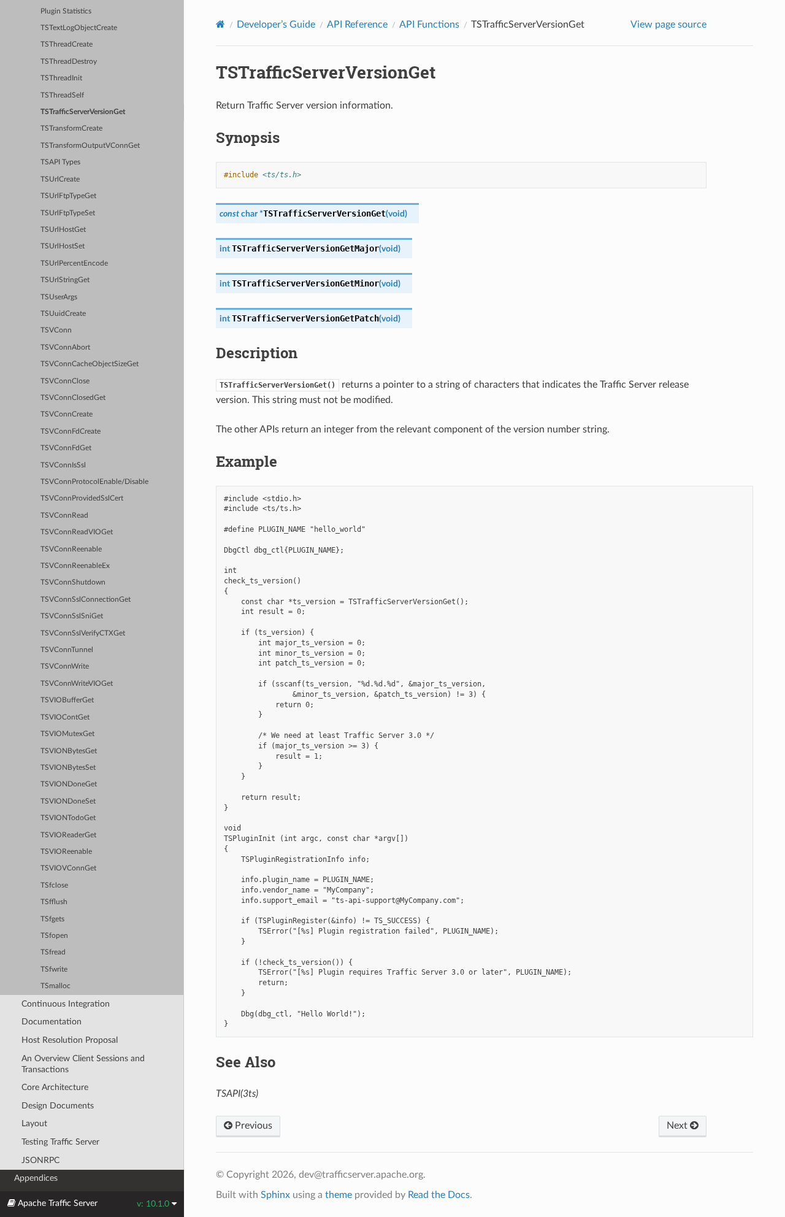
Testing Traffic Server (60, 1141)
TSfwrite (53, 969)
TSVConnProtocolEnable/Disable (94, 481)
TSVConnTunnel (66, 650)
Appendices (36, 1178)
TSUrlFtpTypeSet (67, 213)
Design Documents (57, 1105)
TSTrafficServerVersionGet (82, 112)
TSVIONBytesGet (68, 751)
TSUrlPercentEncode (74, 263)
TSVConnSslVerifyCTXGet (82, 633)
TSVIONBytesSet (68, 767)
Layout (34, 1123)
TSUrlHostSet (62, 246)
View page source (668, 24)
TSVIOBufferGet (67, 700)
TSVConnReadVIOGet (76, 532)
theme (338, 1195)
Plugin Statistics (65, 11)
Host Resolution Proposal (69, 1040)
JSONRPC (40, 1160)
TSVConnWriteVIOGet (76, 683)
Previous (252, 1126)
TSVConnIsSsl (63, 465)
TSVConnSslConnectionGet (85, 599)
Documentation (51, 1021)
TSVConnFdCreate (70, 431)
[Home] (220, 24)
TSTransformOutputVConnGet (90, 145)
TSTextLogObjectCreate (78, 28)
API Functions (429, 24)
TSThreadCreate (66, 44)
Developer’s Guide (276, 24)
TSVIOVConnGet (68, 868)
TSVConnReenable (71, 549)
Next (678, 1126)
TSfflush (53, 902)
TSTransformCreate (71, 128)
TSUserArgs (58, 297)
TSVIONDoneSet (68, 801)
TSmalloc (55, 986)
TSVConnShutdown (72, 582)
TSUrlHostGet (63, 229)
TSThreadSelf (62, 95)
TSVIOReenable (66, 851)
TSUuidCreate (63, 313)
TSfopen (54, 935)
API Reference (357, 24)
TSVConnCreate (66, 414)
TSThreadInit (61, 78)
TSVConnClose (65, 381)
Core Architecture (54, 1087)
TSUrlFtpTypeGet (68, 196)
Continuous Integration (65, 1003)
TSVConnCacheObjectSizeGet (89, 364)
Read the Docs (439, 1195)
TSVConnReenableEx (75, 565)
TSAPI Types (60, 162)
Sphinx (275, 1195)
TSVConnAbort (65, 347)
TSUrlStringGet (65, 280)
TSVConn (56, 330)
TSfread (53, 952)
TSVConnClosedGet (72, 397)
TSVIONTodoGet (68, 818)
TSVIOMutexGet (67, 734)
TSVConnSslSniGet (71, 616)
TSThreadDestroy (68, 61)
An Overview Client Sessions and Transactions (83, 1064)
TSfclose (54, 885)
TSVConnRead (64, 515)
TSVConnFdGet (65, 448)
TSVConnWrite (64, 666)
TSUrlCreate (60, 179)
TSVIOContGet (65, 717)
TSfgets (52, 919)
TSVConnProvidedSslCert (81, 498)
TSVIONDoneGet (68, 784)
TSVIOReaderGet (68, 835)
